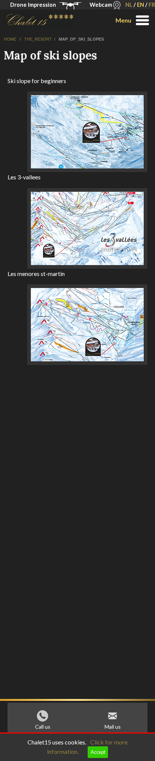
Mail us (113, 726)
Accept (98, 752)
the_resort (38, 39)
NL (128, 5)
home (10, 39)
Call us (42, 726)
